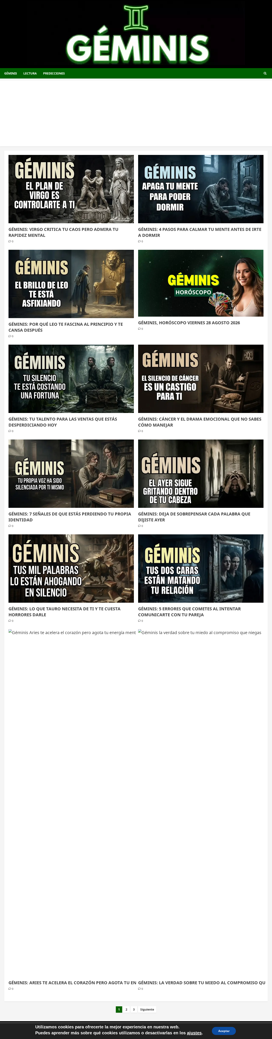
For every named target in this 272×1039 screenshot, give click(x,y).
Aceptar (224, 1031)
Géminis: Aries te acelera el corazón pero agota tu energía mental (88, 983)
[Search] (265, 73)
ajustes (194, 1033)
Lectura (30, 73)
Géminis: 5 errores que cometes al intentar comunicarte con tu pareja (189, 612)
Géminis (10, 73)
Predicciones (54, 73)
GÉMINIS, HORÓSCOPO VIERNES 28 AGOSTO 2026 (189, 323)
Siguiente (147, 1009)
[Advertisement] (136, 110)
